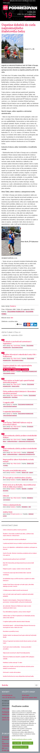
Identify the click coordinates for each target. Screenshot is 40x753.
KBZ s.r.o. (5, 748)
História (14, 397)
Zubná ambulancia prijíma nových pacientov (15, 530)
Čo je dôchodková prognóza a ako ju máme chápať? (17, 611)
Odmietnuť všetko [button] (27, 743)
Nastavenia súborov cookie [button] (20, 747)
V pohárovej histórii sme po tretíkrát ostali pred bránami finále (20, 543)
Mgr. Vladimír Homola (16, 395)
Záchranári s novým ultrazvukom (12, 672)
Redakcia (13, 306)
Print (20, 324)
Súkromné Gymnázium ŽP (27, 441)
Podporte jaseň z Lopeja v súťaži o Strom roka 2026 (16, 569)
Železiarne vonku (17, 360)
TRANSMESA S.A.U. (8, 746)
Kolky (31, 472)
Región (24, 489)
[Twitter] (32, 324)
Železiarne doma (17, 347)
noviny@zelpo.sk (7, 695)
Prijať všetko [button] (16, 743)
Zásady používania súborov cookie (22, 739)
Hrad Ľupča (15, 386)
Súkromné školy (12, 441)
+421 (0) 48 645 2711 (8, 697)
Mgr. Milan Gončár (15, 358)
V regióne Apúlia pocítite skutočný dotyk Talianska (16, 621)
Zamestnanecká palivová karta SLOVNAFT (14, 559)
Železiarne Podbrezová (15, 312)
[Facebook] (25, 324)
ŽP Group (30, 426)
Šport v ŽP (30, 463)
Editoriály (6, 500)
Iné (30, 507)
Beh (12, 318)
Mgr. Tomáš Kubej (15, 345)
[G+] (28, 324)
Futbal (5, 465)
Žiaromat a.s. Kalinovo (10, 428)
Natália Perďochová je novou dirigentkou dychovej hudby (18, 676)
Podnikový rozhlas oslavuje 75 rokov (12, 662)
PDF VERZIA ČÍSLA (30, 16)
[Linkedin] (35, 324)
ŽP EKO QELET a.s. (7, 750)
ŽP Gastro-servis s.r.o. (16, 514)
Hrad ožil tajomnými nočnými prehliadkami (14, 539)
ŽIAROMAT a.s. (6, 744)
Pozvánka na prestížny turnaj (11, 631)
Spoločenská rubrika (10, 406)
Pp (11, 404)
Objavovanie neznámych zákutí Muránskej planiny (16, 653)
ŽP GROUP (5, 737)
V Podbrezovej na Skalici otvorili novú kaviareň (15, 590)
